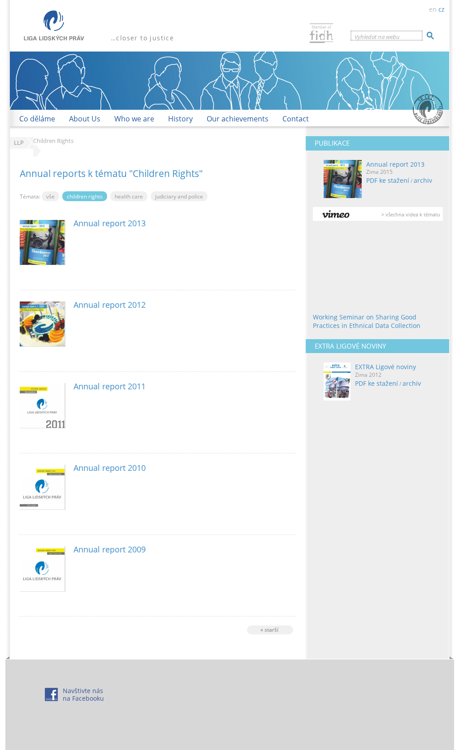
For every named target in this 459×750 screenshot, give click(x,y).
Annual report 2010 (110, 467)
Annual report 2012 (110, 304)
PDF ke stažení (387, 180)
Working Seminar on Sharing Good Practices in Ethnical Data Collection (366, 321)
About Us (84, 119)
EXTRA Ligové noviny (385, 366)
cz (441, 9)
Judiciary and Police (179, 196)
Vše (50, 196)
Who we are (134, 119)
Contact (295, 119)
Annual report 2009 (110, 549)
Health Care (129, 196)
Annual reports (53, 173)
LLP (19, 143)
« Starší (269, 629)
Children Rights (166, 173)
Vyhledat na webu (377, 37)
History (180, 119)
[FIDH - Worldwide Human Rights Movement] (321, 34)
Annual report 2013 (395, 164)
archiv (423, 180)
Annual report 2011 (110, 386)
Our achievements (237, 119)
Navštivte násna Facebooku (83, 694)
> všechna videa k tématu (410, 214)
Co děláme (37, 119)
